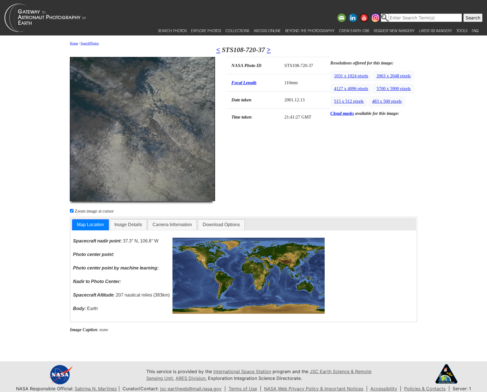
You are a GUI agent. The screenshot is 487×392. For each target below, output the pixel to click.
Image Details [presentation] (128, 224)
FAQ (475, 30)
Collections (237, 30)
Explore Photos (206, 30)
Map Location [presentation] (90, 224)
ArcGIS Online (267, 30)
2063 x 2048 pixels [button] (394, 76)
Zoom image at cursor (94, 211)
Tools (462, 30)
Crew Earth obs (354, 30)
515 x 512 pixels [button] (349, 101)
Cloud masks (342, 113)
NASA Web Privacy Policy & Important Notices (313, 388)
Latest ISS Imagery (435, 30)
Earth (85, 308)
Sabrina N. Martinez (96, 388)
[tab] (90, 224)
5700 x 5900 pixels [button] (394, 88)
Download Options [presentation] (221, 224)
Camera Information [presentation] (172, 224)
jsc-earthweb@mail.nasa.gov (191, 388)
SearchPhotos (90, 43)
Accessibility (383, 388)
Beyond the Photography (310, 30)
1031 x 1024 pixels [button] (351, 76)
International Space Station (242, 371)
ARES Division (190, 378)
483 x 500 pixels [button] (387, 101)
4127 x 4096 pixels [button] (351, 88)
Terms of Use (243, 388)
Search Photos (172, 30)
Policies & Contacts (425, 388)
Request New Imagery (394, 30)
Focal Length (243, 82)
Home (74, 43)
